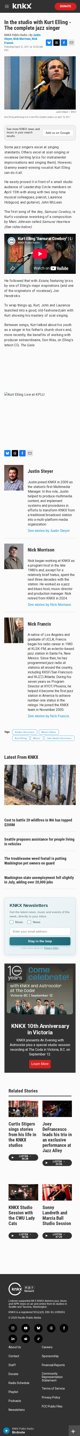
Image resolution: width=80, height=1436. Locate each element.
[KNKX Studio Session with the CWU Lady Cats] (23, 1192)
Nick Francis (39, 624)
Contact (14, 1356)
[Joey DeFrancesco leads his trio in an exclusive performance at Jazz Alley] (57, 1109)
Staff (12, 1365)
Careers (47, 1347)
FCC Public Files (52, 1406)
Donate (65, 6)
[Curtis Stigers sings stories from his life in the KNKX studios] (23, 1109)
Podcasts (15, 1401)
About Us (15, 1347)
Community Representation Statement (52, 1377)
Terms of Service (53, 1388)
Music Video (49, 732)
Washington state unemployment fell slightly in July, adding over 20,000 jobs (39, 880)
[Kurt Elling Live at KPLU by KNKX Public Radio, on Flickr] (40, 419)
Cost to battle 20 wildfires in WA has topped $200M (38, 822)
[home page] (22, 7)
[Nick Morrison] (13, 556)
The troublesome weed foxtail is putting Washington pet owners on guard (35, 860)
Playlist (13, 1392)
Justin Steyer (40, 471)
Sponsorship (50, 1356)
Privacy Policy (51, 948)
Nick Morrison (22, 38)
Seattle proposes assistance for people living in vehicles (39, 841)
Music (37, 738)
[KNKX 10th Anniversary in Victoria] (40, 990)
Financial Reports (53, 1365)
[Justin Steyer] (13, 478)
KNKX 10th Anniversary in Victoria (40, 1029)
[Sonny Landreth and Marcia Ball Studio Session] (57, 1192)
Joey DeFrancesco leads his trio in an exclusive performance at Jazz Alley (57, 1137)
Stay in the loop (40, 941)
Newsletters (17, 1409)
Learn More (40, 1064)
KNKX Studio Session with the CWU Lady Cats (22, 1215)
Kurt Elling (21, 738)
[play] (6, 1431)
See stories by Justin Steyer (49, 531)
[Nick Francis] (13, 630)
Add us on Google (58, 132)
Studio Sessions (24, 732)
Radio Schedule (19, 1383)
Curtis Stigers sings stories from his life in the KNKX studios (22, 1134)
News (36, 922)
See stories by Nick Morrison (49, 604)
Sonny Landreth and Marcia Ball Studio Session (56, 1215)
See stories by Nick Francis (48, 716)
